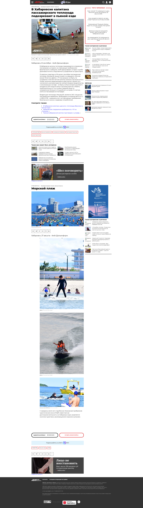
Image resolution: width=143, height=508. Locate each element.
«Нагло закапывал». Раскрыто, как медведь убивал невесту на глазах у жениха (101, 55)
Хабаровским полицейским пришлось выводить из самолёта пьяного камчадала (47, 159)
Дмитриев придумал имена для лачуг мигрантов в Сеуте (101, 108)
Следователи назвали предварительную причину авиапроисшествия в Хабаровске (47, 154)
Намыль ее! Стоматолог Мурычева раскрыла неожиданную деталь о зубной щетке (101, 239)
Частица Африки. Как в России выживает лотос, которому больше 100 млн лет (101, 60)
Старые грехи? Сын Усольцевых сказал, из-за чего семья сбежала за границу (101, 234)
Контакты (45, 479)
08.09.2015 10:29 (35, 6)
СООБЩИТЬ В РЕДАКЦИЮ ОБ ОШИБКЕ (58, 479)
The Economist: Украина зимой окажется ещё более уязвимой (100, 97)
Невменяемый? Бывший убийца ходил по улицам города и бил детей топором (98, 26)
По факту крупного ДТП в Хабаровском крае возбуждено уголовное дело (73, 154)
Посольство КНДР (36, 227)
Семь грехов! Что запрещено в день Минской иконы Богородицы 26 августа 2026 (98, 12)
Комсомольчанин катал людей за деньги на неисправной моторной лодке (47, 148)
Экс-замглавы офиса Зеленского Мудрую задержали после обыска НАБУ (100, 103)
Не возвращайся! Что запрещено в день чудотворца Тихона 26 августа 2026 (98, 39)
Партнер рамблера (57, 501)
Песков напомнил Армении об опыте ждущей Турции (101, 86)
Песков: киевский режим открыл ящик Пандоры (100, 91)
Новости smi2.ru (36, 181)
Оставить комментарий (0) (71, 119)
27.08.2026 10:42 (35, 185)
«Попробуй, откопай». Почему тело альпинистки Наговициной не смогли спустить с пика (101, 229)
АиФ (77, 54)
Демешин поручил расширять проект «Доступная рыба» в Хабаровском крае (98, 32)
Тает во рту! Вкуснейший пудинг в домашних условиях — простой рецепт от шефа (101, 250)
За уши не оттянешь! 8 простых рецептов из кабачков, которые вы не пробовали (101, 77)
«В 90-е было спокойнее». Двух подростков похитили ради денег (101, 244)
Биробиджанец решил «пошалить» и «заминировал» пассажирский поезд (72, 148)
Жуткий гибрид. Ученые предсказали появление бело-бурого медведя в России (101, 49)
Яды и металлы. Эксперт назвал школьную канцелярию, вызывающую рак (100, 71)
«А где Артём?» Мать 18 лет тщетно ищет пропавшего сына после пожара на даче (101, 66)
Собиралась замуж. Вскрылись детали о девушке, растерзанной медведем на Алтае (100, 223)
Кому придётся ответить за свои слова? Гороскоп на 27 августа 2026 (98, 19)
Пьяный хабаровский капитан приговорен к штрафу (61, 113)
